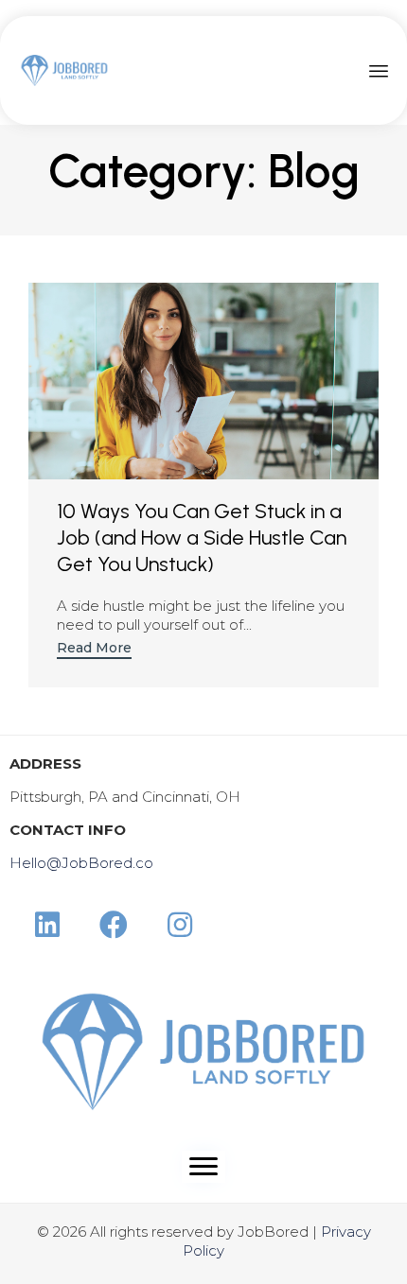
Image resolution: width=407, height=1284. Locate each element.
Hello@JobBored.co (81, 863)
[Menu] (203, 1167)
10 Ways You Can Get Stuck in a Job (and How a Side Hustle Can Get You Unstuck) (201, 537)
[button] (94, 650)
